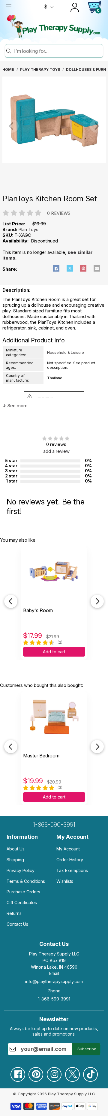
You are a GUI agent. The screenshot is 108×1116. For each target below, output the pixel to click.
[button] (56, 268)
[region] (54, 126)
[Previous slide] (10, 601)
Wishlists (64, 881)
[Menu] (8, 7)
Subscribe (86, 1048)
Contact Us (17, 924)
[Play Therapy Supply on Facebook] (17, 1072)
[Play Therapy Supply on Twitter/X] (72, 1072)
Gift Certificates (22, 902)
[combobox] (57, 51)
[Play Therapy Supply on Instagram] (54, 1072)
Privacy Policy (20, 870)
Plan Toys (28, 229)
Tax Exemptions (72, 870)
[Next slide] (97, 601)
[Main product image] (54, 161)
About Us (16, 848)
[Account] (74, 7)
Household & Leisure (65, 352)
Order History (69, 859)
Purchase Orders (23, 891)
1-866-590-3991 (54, 824)
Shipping (15, 859)
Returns (14, 913)
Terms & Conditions (26, 881)
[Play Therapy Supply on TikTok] (90, 1072)
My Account (68, 848)
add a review (56, 451)
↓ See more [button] (15, 405)
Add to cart (54, 651)
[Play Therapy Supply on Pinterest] (35, 1072)
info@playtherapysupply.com (54, 981)
